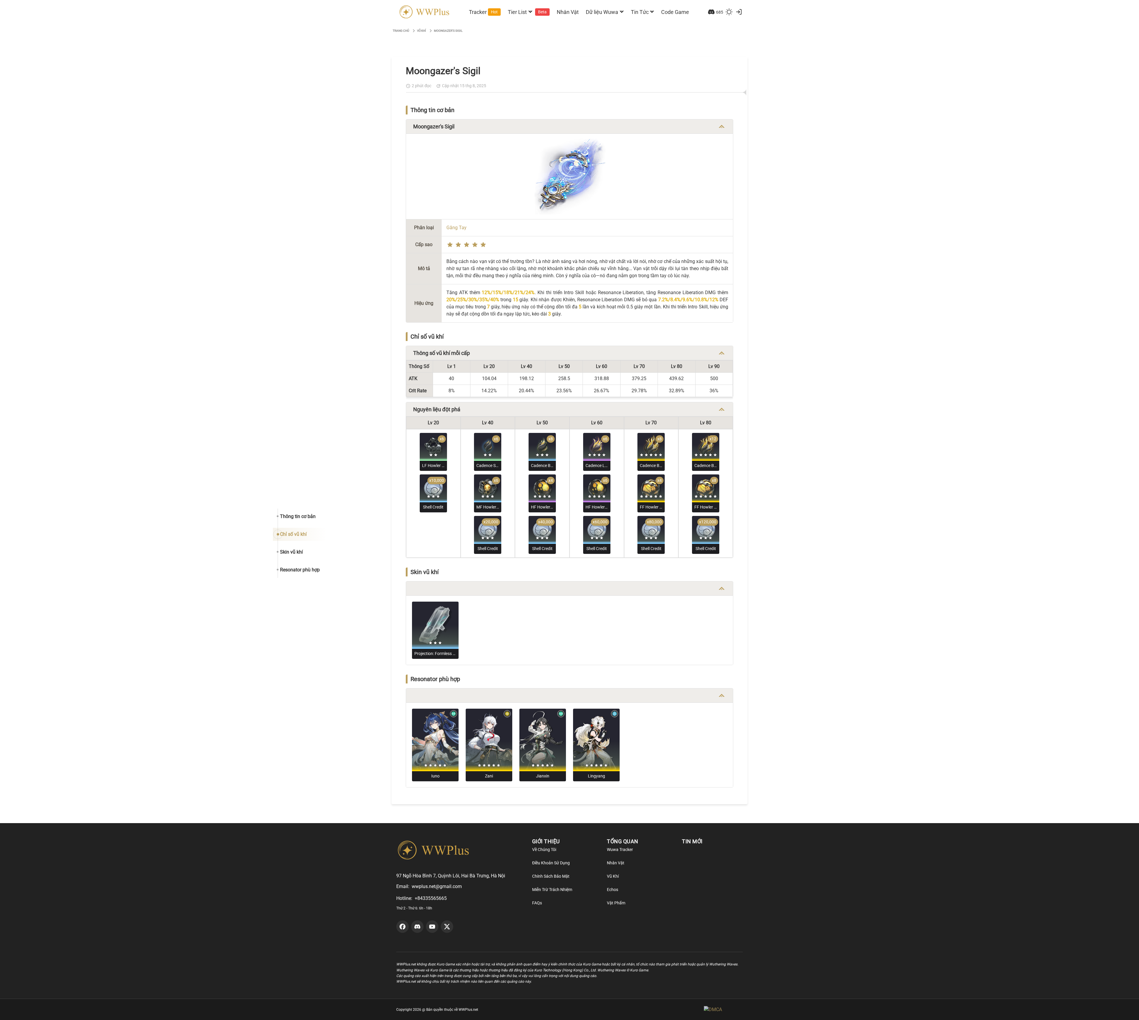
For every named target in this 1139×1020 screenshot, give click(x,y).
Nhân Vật (568, 12)
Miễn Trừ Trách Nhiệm (552, 889)
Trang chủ (401, 30)
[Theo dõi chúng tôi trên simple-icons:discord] (417, 926)
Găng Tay (456, 227)
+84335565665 (431, 898)
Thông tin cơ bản (298, 516)
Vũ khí (421, 30)
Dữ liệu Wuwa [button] (602, 12)
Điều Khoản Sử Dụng (551, 862)
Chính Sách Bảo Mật (551, 876)
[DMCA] (723, 1009)
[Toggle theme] (729, 11)
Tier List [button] (527, 12)
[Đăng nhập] (739, 12)
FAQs (537, 903)
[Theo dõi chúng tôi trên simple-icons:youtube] (432, 926)
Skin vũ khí (291, 552)
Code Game (675, 12)
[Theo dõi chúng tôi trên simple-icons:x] (447, 926)
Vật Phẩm (616, 903)
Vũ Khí (613, 876)
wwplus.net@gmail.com (437, 886)
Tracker (483, 12)
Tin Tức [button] (640, 12)
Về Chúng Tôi (544, 849)
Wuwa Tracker (620, 849)
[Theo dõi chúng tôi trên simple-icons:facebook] (402, 926)
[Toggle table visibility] (722, 126)
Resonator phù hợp (300, 570)
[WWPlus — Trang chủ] (423, 12)
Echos (612, 889)
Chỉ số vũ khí (293, 534)
